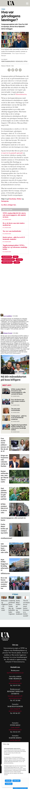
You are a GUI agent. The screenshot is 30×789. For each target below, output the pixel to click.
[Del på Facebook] (9, 70)
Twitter (19, 199)
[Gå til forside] (15, 3)
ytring (17, 262)
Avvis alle (8, 780)
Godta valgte (16, 780)
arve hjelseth (7, 262)
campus (19, 259)
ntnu (15, 256)
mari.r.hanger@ (15, 709)
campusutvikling (8, 259)
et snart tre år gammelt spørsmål (11, 153)
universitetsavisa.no (15, 683)
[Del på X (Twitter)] (12, 70)
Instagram (4, 201)
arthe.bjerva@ (15, 740)
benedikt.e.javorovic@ (15, 696)
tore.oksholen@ (15, 681)
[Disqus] (15, 291)
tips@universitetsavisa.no (15, 673)
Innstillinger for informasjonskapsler (20, 788)
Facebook (12, 199)
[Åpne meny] (27, 3)
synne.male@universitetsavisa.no (15, 728)
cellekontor (7, 256)
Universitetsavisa (21, 94)
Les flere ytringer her (8, 205)
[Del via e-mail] (16, 70)
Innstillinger (8, 783)
